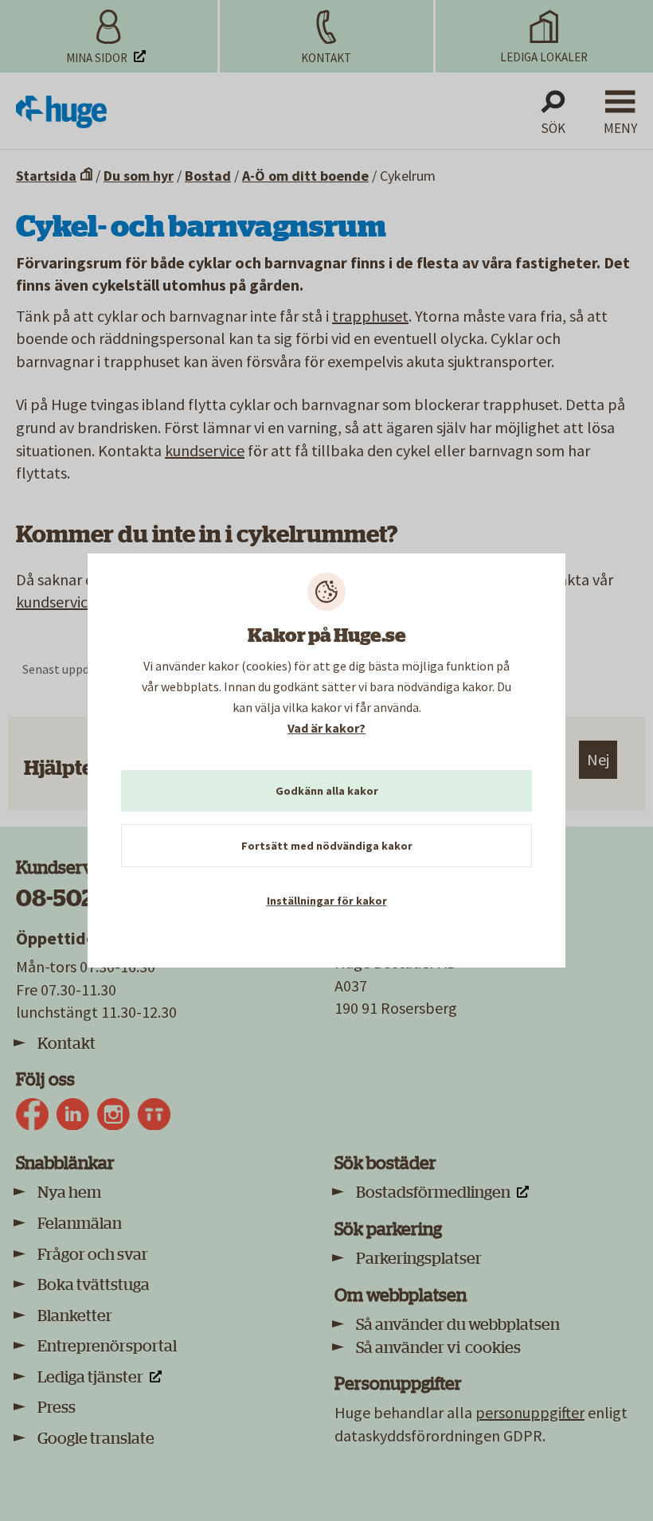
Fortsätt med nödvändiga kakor (327, 846)
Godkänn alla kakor (327, 791)
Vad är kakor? (326, 728)
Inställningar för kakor (327, 900)
